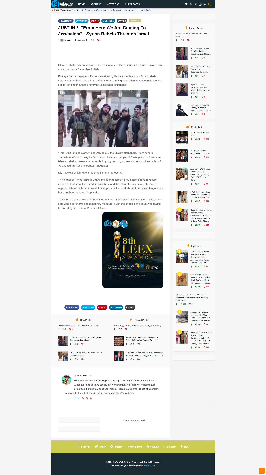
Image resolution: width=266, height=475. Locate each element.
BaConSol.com (147, 465)
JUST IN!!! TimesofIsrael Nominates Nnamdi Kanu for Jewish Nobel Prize (200, 195)
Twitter (82, 21)
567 (198, 201)
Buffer (122, 21)
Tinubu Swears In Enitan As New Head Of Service (78, 325)
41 (192, 304)
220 (207, 139)
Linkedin (109, 21)
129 (184, 304)
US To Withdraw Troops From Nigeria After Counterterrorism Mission (200, 51)
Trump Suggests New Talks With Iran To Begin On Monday (137, 325)
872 (198, 139)
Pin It (96, 21)
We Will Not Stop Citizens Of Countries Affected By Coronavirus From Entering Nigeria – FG (192, 297)
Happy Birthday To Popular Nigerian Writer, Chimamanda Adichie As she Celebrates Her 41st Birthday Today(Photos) (201, 215)
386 (198, 225)
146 (198, 324)
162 (198, 266)
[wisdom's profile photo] (62, 40)
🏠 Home (55, 10)
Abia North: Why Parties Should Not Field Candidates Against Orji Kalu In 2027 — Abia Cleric (200, 174)
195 (207, 287)
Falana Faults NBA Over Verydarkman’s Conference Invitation (200, 69)
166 (207, 157)
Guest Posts (132, 4)
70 (206, 266)
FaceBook (66, 21)
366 (198, 287)
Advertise (113, 4)
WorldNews (66, 10)
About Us (95, 4)
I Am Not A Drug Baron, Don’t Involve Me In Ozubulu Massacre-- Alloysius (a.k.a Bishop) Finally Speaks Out (200, 257)
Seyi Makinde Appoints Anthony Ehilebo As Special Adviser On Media (200, 108)
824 (198, 157)
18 (206, 184)
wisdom (68, 40)
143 (207, 225)
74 (206, 324)
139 (207, 201)
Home (81, 4)
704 (198, 184)
